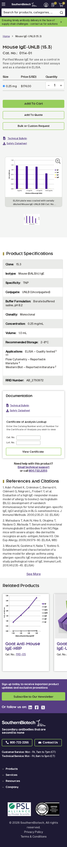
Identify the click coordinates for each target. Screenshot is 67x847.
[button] (17, 742)
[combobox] (33, 12)
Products (12, 769)
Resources (13, 781)
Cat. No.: (10, 654)
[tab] (34, 769)
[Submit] (61, 12)
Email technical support (33, 467)
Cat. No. (10, 437)
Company (12, 787)
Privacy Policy (33, 831)
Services (11, 775)
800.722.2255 (38, 470)
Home (6, 36)
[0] (59, 4)
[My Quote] (54, 4)
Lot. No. (10, 442)
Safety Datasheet (17, 143)
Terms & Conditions (33, 836)
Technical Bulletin (17, 138)
